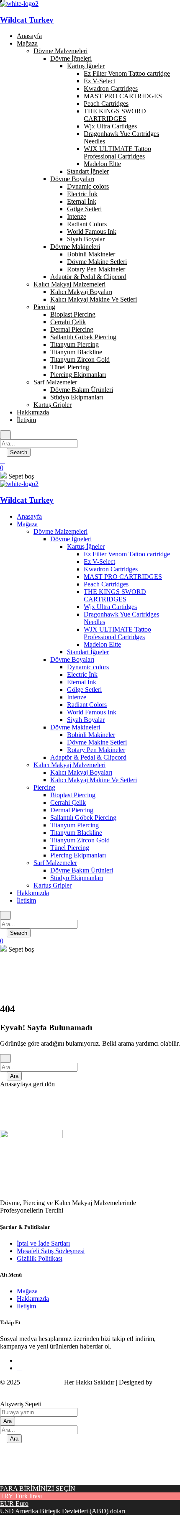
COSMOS (14, 1389)
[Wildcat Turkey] (19, 483)
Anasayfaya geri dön (27, 1084)
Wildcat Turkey (27, 19)
